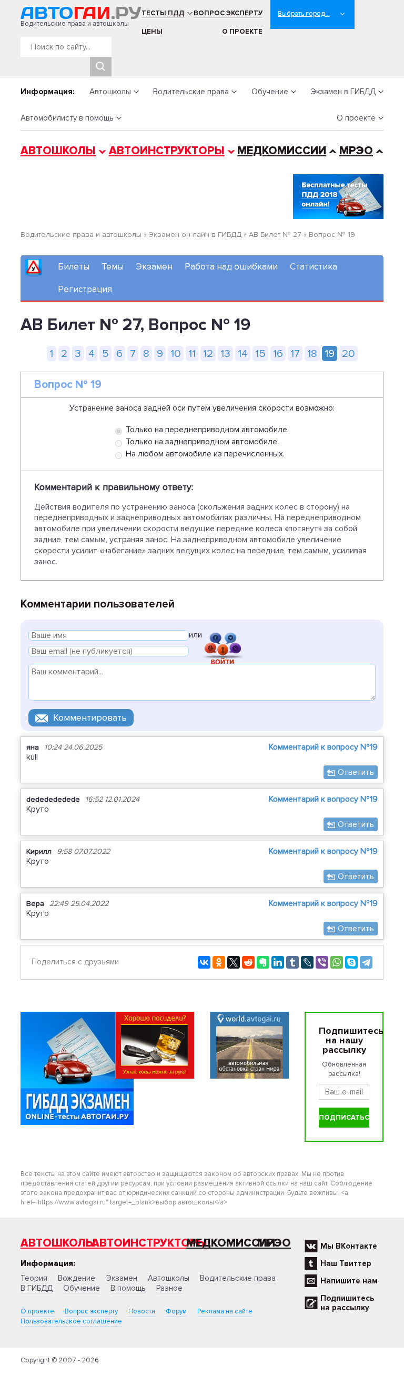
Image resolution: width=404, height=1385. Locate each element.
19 (330, 353)
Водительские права (191, 91)
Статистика (313, 267)
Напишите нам (349, 1281)
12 (208, 353)
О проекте (242, 31)
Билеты (73, 267)
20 (348, 353)
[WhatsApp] (336, 962)
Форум (176, 1311)
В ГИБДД (37, 1288)
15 (260, 353)
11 (192, 353)
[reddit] (248, 962)
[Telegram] (366, 962)
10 (175, 353)
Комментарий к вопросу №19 (323, 747)
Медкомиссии (281, 150)
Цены (152, 31)
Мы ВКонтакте (348, 1246)
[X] (233, 962)
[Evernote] (263, 962)
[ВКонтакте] (204, 962)
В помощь (128, 1288)
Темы (113, 267)
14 (243, 353)
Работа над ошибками (231, 267)
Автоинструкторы (167, 150)
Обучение (269, 91)
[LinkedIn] (277, 962)
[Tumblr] (292, 962)
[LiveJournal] (307, 962)
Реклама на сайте (224, 1311)
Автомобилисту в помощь (67, 118)
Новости (141, 1311)
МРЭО (356, 150)
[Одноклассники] (219, 962)
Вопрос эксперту (228, 13)
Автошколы (110, 91)
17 (295, 353)
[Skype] (351, 962)
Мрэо (274, 1243)
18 (312, 353)
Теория (34, 1278)
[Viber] (322, 962)
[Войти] (222, 636)
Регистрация (85, 289)
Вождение (76, 1278)
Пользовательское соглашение (71, 1321)
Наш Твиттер (345, 1263)
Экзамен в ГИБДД (343, 91)
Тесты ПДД (163, 13)
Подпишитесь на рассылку (347, 1302)
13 (225, 353)
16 (278, 353)
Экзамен (154, 267)
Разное (169, 1288)
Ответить (356, 772)
